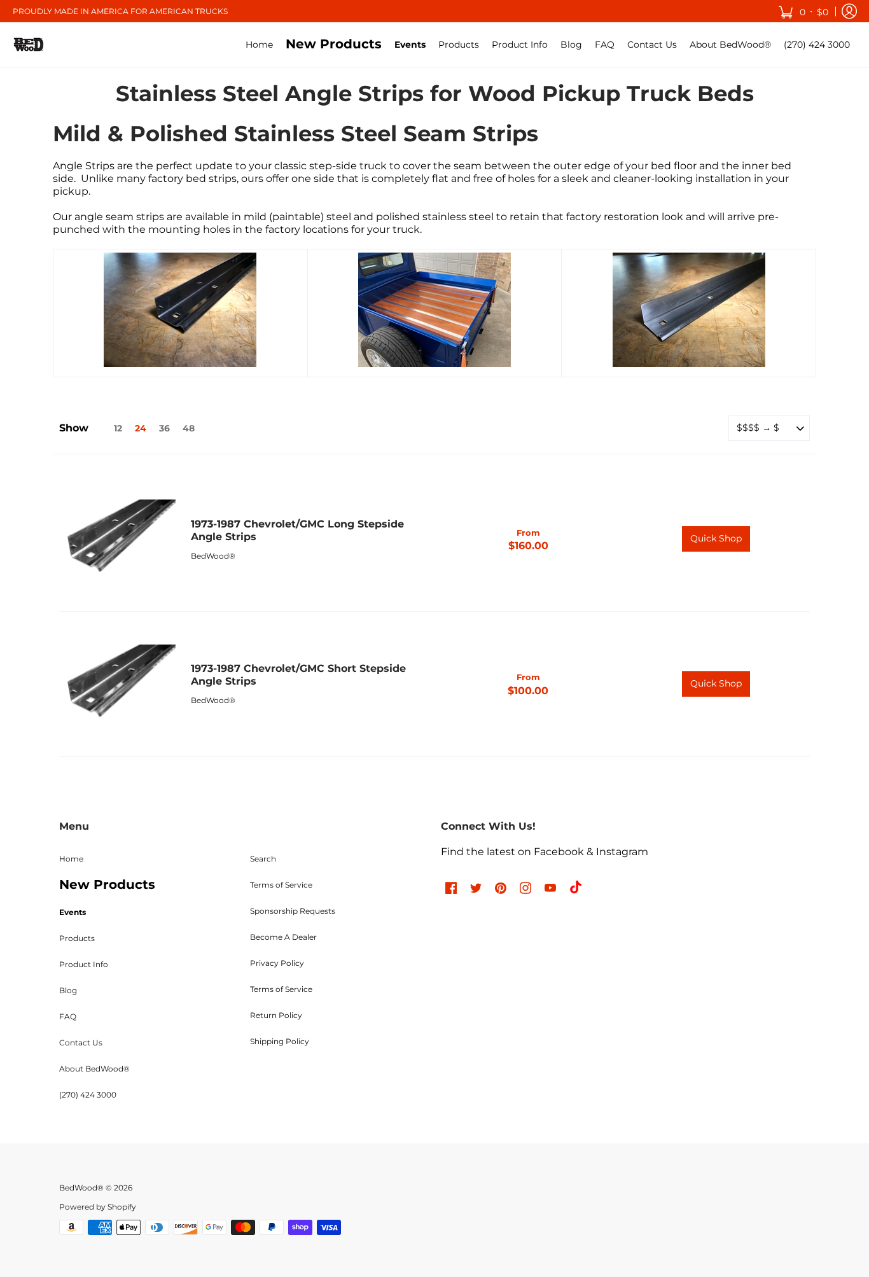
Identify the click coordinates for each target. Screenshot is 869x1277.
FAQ (67, 1016)
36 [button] (164, 428)
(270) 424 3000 (87, 1094)
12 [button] (118, 428)
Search (263, 858)
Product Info (83, 964)
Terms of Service (281, 885)
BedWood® (213, 556)
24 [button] (140, 428)
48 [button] (189, 428)
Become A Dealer (283, 937)
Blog (68, 990)
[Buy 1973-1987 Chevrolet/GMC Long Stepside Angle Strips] (118, 539)
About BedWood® (94, 1068)
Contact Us (80, 1042)
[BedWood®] (29, 44)
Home (71, 858)
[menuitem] (259, 44)
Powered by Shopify (97, 1206)
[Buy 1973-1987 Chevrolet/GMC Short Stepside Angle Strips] (118, 684)
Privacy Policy (277, 963)
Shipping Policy (279, 1041)
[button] (803, 11)
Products (77, 938)
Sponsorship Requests (292, 911)
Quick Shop (716, 538)
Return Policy (276, 1015)
